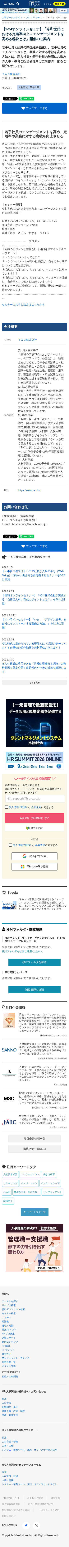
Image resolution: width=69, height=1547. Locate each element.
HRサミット (8, 1350)
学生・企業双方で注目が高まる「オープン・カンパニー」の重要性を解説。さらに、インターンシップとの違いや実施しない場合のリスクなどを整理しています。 (43, 904)
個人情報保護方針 (11, 1504)
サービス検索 (9, 1305)
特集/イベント (9, 1329)
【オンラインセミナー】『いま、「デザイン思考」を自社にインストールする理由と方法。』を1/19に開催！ (34, 623)
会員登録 (59, 4)
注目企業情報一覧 (34, 1138)
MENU (11, 4)
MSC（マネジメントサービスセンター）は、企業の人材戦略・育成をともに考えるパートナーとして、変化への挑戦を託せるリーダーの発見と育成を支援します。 (43, 1100)
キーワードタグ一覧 (34, 1211)
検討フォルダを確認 (34, 962)
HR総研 (6, 1346)
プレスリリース (34, 17)
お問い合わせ (9, 1516)
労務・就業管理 (10, 1415)
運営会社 (55, 1498)
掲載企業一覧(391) (34, 1148)
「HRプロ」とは (10, 1498)
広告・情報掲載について (40, 1504)
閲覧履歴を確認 (34, 989)
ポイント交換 (9, 1366)
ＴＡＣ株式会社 (11, 74)
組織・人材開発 (10, 1376)
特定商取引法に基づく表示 (16, 1510)
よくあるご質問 (35, 1498)
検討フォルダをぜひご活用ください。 (23, 951)
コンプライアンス (52, 1192)
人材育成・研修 (10, 1441)
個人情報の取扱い (19, 807)
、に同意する (31, 807)
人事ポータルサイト (12, 17)
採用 (4, 1399)
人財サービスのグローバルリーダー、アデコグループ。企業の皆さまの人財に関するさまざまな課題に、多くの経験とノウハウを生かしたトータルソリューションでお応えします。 (43, 1075)
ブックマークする (37, 108)
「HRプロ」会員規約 (48, 1510)
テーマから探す (10, 1301)
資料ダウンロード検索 (13, 1309)
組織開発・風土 (10, 1407)
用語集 (5, 1321)
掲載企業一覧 (9, 1362)
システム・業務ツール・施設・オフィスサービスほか (29, 1449)
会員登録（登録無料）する (34, 818)
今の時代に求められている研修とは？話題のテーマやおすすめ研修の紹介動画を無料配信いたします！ (34, 645)
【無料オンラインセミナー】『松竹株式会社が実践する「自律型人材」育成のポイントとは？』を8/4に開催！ (34, 599)
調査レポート (9, 1337)
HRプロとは (36, 828)
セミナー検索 (9, 1313)
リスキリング (10, 1183)
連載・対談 (7, 1325)
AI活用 (6, 1192)
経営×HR (6, 1354)
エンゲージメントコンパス (16, 1358)
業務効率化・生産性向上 (26, 1192)
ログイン (47, 4)
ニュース (6, 1317)
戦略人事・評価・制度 (13, 1411)
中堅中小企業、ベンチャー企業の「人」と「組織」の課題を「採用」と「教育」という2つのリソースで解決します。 (43, 1122)
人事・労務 (7, 1445)
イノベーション (29, 1183)
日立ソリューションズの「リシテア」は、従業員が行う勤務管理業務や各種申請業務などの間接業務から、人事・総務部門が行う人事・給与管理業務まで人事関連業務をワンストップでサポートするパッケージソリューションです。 (43, 1025)
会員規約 (36, 807)
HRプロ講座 (8, 1333)
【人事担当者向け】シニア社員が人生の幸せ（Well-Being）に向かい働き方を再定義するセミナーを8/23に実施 (33, 575)
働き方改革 (49, 1174)
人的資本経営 (10, 1174)
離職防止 (8, 1201)
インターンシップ (50, 1183)
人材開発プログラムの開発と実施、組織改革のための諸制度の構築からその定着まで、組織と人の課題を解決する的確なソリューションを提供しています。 (43, 1051)
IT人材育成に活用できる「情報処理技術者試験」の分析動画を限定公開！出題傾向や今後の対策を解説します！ (34, 667)
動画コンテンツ (10, 1341)
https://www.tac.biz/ (29, 490)
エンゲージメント (30, 1174)
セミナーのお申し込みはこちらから (23, 304)
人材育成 (6, 1403)
